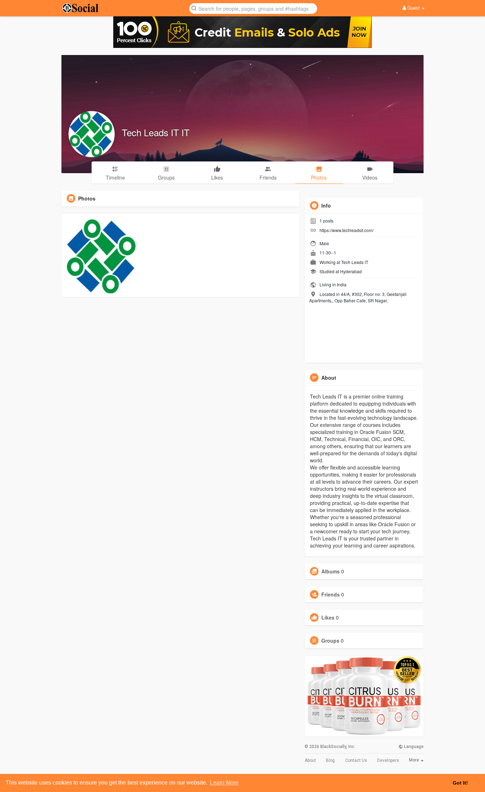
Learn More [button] (224, 783)
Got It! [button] (460, 783)
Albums (330, 571)
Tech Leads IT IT (156, 132)
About (310, 760)
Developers (388, 760)
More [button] (414, 760)
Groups (330, 640)
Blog (330, 760)
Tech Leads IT (354, 262)
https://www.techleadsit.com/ (347, 230)
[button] (253, 8)
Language (413, 746)
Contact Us (356, 760)
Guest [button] (413, 7)
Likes (327, 617)
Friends (330, 594)
